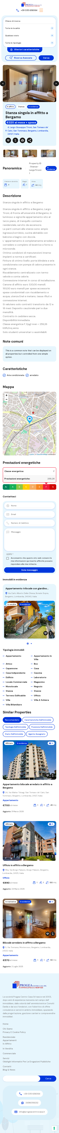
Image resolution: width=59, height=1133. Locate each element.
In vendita (12, 604)
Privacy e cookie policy (14, 1032)
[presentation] (9, 618)
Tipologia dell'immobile (15, 727)
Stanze (37, 691)
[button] (41, 10)
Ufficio (37, 695)
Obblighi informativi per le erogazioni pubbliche (26, 1061)
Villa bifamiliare (14, 704)
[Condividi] (29, 140)
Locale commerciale (16, 682)
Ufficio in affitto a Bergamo (18, 865)
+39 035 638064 (29, 10)
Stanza (21, 107)
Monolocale (12, 686)
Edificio (9, 677)
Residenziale (9, 1037)
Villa (8, 700)
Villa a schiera (41, 700)
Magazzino (39, 682)
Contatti (7, 1066)
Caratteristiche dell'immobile (38, 720)
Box (36, 664)
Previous (2, 83)
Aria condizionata (15, 375)
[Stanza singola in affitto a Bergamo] (30, 420)
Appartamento (13, 656)
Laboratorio (40, 677)
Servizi (6, 1058)
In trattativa (10, 902)
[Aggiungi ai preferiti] (8, 140)
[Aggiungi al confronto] (15, 140)
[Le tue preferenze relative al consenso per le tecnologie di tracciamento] (54, 1128)
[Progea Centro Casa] (31, 4)
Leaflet (31, 454)
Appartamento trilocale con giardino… (27, 588)
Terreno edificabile (16, 695)
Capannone (12, 668)
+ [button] (6, 395)
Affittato (9, 743)
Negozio (38, 686)
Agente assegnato (36, 734)
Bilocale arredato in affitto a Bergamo (24, 942)
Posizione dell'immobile (42, 727)
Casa (36, 668)
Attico (9, 664)
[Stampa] (22, 140)
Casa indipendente (15, 673)
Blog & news (9, 1069)
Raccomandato (12, 720)
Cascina (38, 673)
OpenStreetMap (42, 454)
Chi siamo (7, 1028)
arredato (34, 375)
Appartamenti (10, 1040)
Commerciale (9, 1053)
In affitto (10, 107)
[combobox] (29, 28)
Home (5, 1024)
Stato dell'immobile (14, 734)
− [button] (6, 399)
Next (56, 83)
